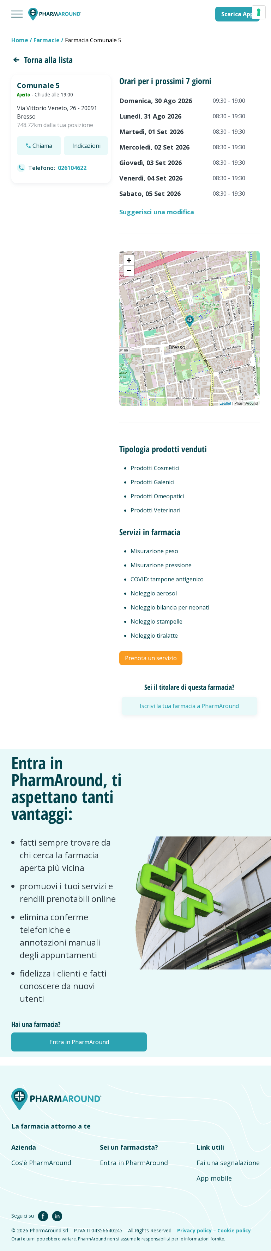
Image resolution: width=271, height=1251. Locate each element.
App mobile (214, 1178)
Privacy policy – (197, 1230)
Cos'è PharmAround (41, 1162)
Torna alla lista (48, 59)
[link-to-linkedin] (57, 1215)
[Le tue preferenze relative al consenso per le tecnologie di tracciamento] (258, 12)
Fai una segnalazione (228, 1162)
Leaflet (225, 403)
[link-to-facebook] (44, 1215)
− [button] (129, 270)
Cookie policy (234, 1230)
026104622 (72, 168)
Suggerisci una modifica (156, 212)
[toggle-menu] (17, 14)
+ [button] (129, 260)
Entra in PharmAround (134, 1162)
